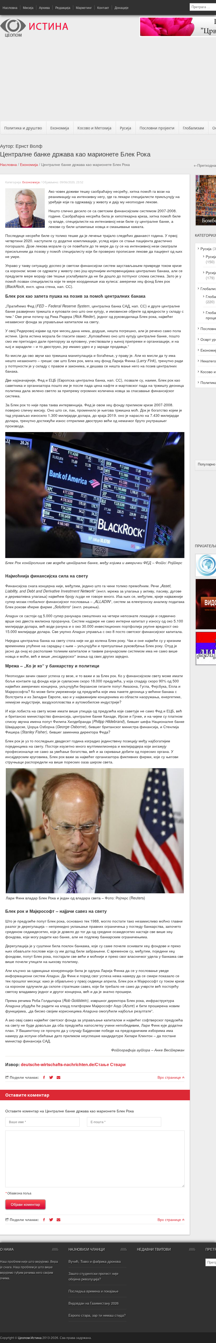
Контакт (103, 7)
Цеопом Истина (30, 1337)
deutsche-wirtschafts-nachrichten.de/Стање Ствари (73, 1064)
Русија (125, 127)
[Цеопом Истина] (34, 35)
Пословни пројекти (157, 127)
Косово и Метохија (94, 127)
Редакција (62, 7)
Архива (44, 7)
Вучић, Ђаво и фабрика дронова (94, 1261)
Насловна (10, 7)
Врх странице (170, 1077)
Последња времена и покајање (93, 1291)
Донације (122, 7)
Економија (59, 127)
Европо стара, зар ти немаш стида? (97, 1315)
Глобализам (193, 127)
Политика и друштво (23, 127)
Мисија (28, 7)
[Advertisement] (110, 81)
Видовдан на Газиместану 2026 (93, 1303)
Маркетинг (84, 7)
